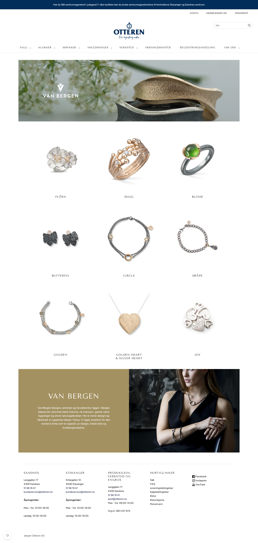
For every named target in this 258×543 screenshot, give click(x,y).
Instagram (201, 480)
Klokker (45, 47)
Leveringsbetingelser (161, 488)
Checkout (241, 13)
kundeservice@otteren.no (38, 491)
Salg (23, 47)
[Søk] (249, 25)
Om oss (230, 47)
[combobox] (233, 25)
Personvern (156, 504)
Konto (194, 13)
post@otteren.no (117, 498)
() (216, 13)
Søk (152, 480)
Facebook (200, 476)
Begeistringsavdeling (197, 47)
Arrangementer (158, 47)
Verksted (127, 47)
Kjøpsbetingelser (159, 491)
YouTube (200, 484)
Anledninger (97, 47)
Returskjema (157, 500)
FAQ (152, 484)
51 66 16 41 (30, 488)
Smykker (69, 47)
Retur (153, 495)
